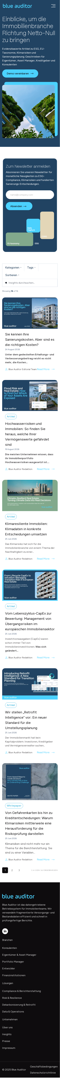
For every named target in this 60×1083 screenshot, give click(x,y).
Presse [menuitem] (6, 1041)
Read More (43, 369)
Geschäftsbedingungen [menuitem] (44, 1066)
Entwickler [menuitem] (8, 968)
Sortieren (12, 275)
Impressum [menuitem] (8, 1048)
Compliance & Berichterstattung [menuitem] (21, 991)
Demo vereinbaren (18, 73)
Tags (31, 267)
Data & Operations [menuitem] (13, 1011)
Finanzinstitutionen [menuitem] (13, 975)
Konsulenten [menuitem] (9, 948)
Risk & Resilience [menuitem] (12, 997)
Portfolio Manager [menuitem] (13, 961)
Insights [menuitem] (6, 1034)
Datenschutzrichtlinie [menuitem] (43, 1072)
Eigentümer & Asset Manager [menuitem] (19, 954)
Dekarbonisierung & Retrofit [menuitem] (19, 1004)
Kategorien (13, 267)
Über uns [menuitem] (7, 1027)
